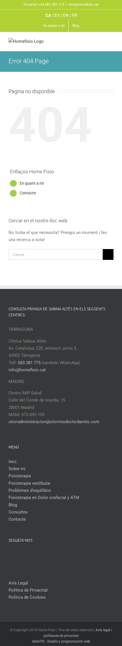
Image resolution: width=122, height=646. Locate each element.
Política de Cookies (27, 597)
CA (48, 15)
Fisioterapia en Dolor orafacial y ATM (44, 497)
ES (57, 15)
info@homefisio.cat (84, 5)
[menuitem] (53, 25)
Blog (13, 505)
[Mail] (72, 555)
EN (66, 15)
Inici (12, 461)
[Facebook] (49, 555)
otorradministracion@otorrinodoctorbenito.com (54, 421)
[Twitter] (57, 555)
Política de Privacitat (28, 590)
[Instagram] (65, 555)
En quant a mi (32, 183)
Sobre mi (17, 468)
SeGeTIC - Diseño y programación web (61, 641)
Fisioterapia (20, 475)
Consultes (18, 512)
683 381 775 (29, 362)
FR (74, 15)
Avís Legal (18, 583)
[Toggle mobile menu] (111, 42)
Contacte (28, 193)
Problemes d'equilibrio (30, 490)
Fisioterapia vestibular (30, 483)
